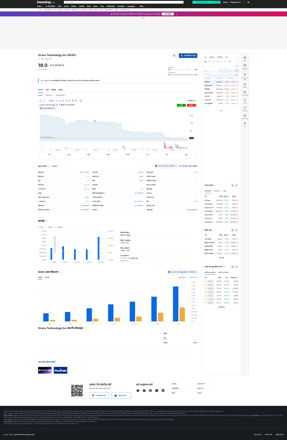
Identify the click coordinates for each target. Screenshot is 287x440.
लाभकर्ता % (217, 191)
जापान (195, 343)
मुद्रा (206, 57)
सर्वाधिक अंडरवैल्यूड (210, 272)
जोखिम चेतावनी (279, 435)
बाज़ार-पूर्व (59, 10)
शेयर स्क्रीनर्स (121, 6)
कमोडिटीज (220, 57)
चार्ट (47, 90)
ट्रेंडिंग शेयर (208, 230)
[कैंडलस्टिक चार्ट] (40, 100)
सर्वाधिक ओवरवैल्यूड (223, 272)
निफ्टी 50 (207, 82)
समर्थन (199, 393)
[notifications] (244, 2)
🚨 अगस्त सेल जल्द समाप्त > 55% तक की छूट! (206, 2)
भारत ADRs (83, 10)
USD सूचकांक (208, 103)
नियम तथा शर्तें (257, 435)
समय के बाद (67, 10)
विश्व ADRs (75, 10)
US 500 (207, 96)
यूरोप (96, 10)
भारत (54, 10)
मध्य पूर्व (101, 10)
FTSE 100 (208, 100)
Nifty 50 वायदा (209, 93)
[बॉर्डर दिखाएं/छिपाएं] (81, 100)
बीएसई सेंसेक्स (208, 85)
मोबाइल (174, 384)
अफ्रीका (116, 10)
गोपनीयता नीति (268, 435)
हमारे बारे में (201, 384)
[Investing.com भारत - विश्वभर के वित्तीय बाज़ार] (46, 2)
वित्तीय (53, 90)
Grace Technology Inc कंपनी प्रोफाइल (60, 328)
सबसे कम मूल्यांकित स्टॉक (214, 266)
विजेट (173, 393)
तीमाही (47, 277)
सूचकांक (212, 57)
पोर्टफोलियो (175, 388)
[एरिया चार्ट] (44, 100)
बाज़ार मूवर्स (209, 185)
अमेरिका (91, 10)
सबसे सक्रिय (208, 191)
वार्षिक (40, 277)
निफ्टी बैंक (207, 89)
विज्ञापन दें (200, 388)
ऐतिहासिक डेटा (49, 95)
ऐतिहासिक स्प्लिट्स (60, 95)
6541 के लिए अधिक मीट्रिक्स (188, 166)
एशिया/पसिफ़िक (109, 10)
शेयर (40, 10)
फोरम (61, 90)
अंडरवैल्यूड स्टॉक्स (124, 10)
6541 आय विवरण (48, 272)
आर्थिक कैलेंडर (111, 6)
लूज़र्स (224, 191)
